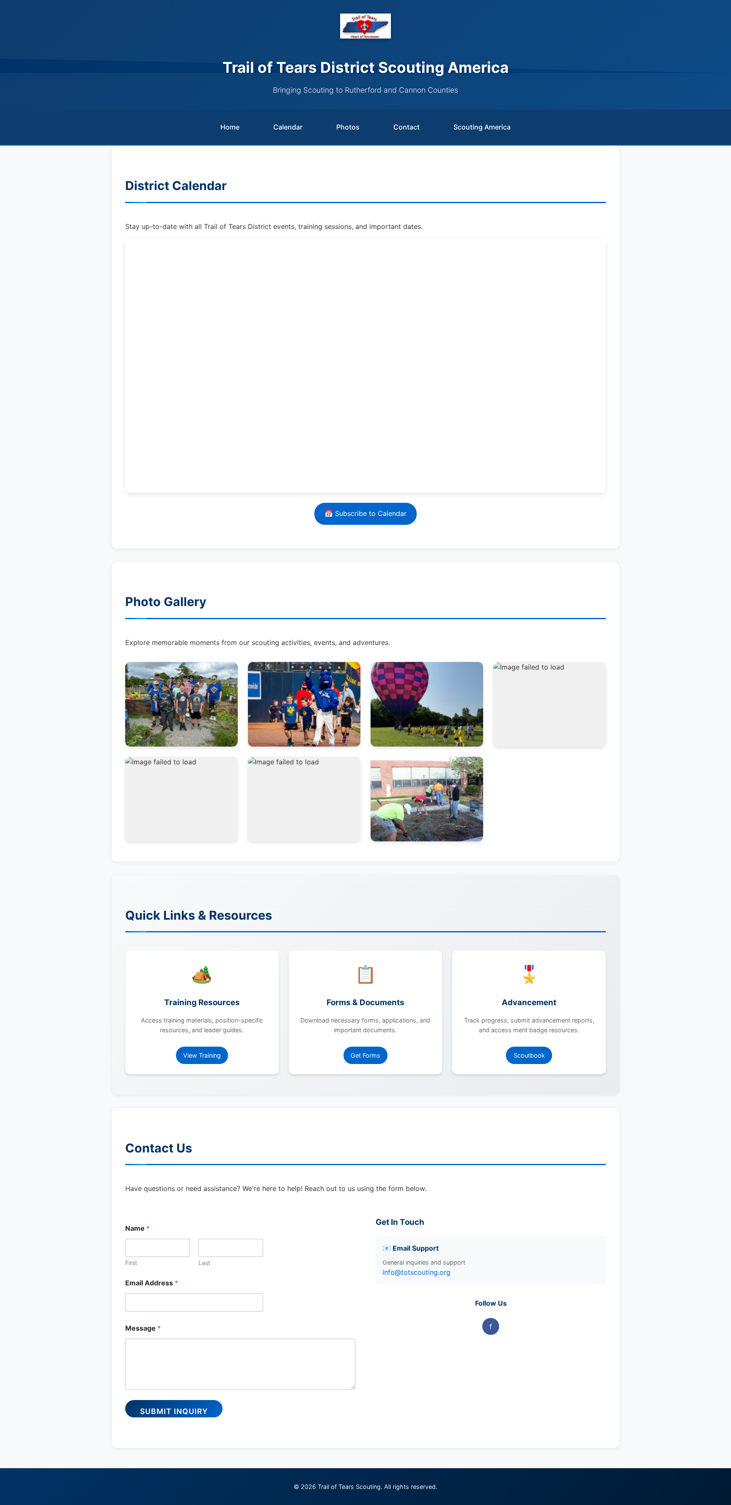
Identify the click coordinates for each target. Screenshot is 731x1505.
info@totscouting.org (416, 1272)
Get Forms (365, 1055)
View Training (202, 1055)
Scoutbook (529, 1055)
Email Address (151, 1283)
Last (204, 1262)
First (131, 1262)
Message (143, 1328)
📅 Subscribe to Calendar (365, 513)
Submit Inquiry (174, 1411)
